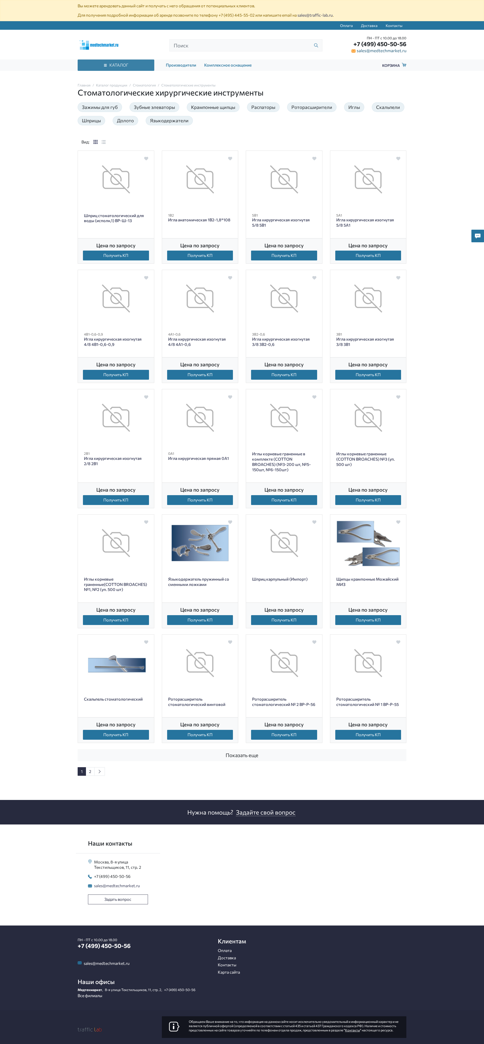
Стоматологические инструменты (188, 85)
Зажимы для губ (100, 107)
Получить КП (115, 255)
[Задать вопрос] (477, 236)
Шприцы (91, 120)
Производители (181, 65)
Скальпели (388, 107)
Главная (84, 85)
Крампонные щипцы (213, 107)
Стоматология (144, 85)
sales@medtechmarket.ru (381, 50)
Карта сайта (229, 972)
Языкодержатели (169, 120)
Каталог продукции (111, 85)
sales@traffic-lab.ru (315, 15)
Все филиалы (90, 995)
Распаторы (263, 107)
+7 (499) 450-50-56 (379, 43)
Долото (125, 120)
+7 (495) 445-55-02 (237, 15)
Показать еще (242, 755)
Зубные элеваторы (154, 107)
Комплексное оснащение (228, 65)
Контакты (394, 25)
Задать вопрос (117, 899)
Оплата (346, 25)
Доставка (369, 25)
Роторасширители (311, 107)
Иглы (354, 107)
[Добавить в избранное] (146, 158)
